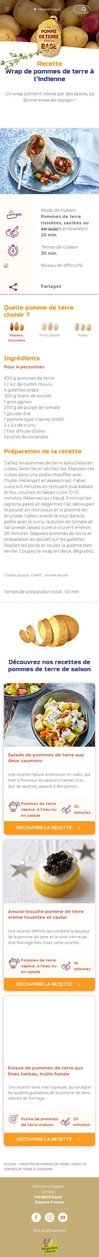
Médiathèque (48, 9)
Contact (48, 1191)
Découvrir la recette (44, 827)
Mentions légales (48, 1186)
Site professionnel (49, 1230)
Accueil (10, 1164)
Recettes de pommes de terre (44, 1164)
